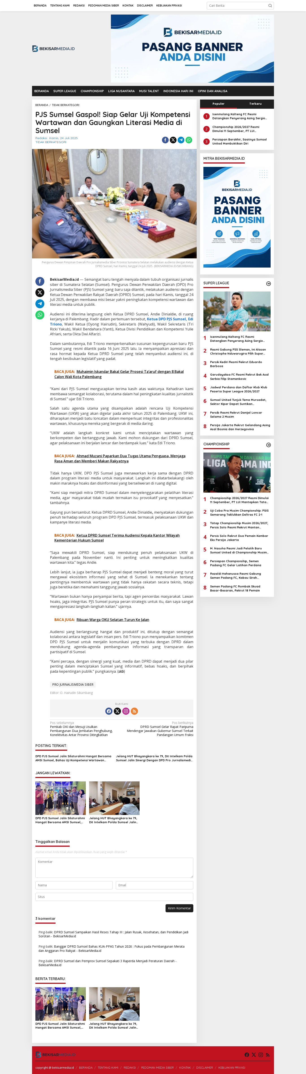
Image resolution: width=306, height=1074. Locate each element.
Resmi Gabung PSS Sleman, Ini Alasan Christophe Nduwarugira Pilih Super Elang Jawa (238, 351)
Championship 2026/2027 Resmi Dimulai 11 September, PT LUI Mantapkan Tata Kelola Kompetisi (237, 129)
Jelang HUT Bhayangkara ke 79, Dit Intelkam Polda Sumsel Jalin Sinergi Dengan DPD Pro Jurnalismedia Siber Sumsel (154, 758)
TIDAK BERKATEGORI (50, 142)
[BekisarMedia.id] (53, 48)
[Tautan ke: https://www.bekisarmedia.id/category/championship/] (268, 445)
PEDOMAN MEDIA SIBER (157, 1067)
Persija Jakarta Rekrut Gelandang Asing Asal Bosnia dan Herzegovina (240, 427)
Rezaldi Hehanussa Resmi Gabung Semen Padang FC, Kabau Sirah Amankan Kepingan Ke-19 (235, 575)
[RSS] (134, 711)
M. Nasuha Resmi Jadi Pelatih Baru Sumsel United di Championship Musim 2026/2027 (238, 550)
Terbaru (255, 104)
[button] (270, 5)
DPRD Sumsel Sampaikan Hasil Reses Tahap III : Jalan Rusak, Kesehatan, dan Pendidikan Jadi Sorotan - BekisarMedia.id (113, 934)
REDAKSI (130, 1067)
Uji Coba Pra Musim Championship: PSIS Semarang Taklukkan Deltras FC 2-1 (239, 512)
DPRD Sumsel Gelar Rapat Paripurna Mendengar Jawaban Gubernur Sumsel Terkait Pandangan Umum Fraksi (160, 729)
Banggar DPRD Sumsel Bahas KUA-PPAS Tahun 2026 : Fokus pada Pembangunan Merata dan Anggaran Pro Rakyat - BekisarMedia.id (112, 948)
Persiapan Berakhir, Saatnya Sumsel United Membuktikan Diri (239, 141)
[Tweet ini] (173, 140)
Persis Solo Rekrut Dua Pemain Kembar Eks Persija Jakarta (239, 537)
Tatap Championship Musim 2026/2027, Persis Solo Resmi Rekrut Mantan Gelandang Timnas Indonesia (239, 525)
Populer (218, 104)
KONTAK (185, 1067)
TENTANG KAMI (108, 1067)
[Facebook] (108, 711)
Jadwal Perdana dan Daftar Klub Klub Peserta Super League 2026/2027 (238, 389)
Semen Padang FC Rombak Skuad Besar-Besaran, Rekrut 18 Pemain (235, 588)
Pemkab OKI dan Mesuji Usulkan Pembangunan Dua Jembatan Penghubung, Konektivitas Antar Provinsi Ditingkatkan (81, 729)
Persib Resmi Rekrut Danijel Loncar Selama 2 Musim (236, 414)
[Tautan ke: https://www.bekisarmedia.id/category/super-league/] (268, 283)
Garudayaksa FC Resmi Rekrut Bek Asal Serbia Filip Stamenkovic (239, 376)
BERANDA (86, 1067)
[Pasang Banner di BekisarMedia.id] (192, 48)
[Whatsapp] (188, 140)
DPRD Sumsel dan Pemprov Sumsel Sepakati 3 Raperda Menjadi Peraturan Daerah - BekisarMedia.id (108, 963)
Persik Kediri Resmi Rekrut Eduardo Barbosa (236, 364)
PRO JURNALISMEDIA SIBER (72, 684)
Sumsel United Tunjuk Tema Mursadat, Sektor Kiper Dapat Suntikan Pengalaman (238, 402)
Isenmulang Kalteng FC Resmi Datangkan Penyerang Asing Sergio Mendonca (238, 116)
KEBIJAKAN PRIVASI (231, 1067)
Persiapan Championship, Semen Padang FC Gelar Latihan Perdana (235, 563)
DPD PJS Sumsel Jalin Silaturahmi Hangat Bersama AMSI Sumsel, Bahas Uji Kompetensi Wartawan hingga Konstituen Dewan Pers (73, 758)
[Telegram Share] (181, 140)
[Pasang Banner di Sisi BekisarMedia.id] (237, 217)
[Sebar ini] (165, 140)
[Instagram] (125, 711)
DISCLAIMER (204, 1067)
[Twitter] (117, 711)
